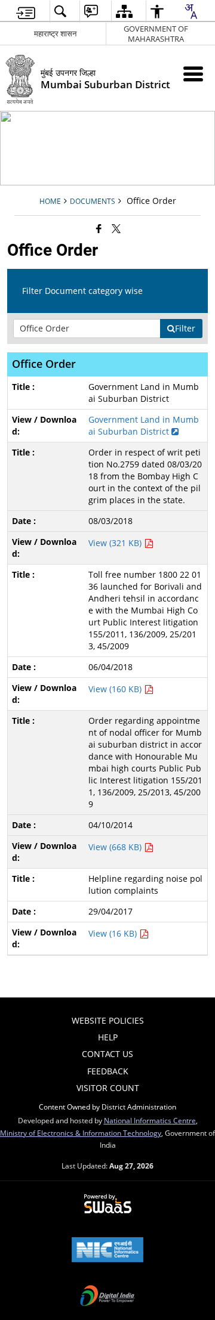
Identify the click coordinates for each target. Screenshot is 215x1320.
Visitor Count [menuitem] (107, 1087)
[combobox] (190, 11)
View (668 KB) (116, 847)
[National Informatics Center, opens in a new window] (107, 1250)
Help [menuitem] (108, 1037)
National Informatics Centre (150, 1120)
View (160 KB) (116, 689)
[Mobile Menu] (193, 73)
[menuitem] (26, 12)
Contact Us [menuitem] (107, 1053)
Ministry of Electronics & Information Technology (80, 1133)
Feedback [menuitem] (107, 1071)
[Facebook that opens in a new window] (98, 228)
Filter (185, 328)
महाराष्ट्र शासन (55, 33)
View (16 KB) (113, 933)
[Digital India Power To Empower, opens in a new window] (107, 1296)
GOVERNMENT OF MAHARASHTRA (156, 33)
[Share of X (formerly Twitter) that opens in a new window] (116, 228)
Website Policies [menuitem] (108, 1020)
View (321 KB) (116, 543)
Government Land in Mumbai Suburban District (143, 425)
